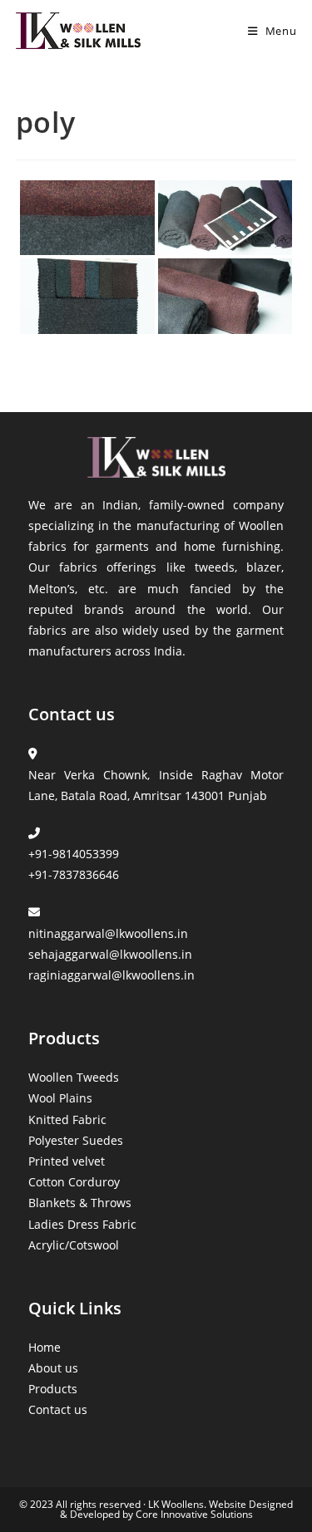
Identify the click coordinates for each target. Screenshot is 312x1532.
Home (44, 1347)
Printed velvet (66, 1161)
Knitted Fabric (67, 1119)
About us (53, 1368)
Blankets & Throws (79, 1202)
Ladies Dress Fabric (82, 1224)
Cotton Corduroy (74, 1182)
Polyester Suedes (75, 1140)
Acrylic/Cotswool (73, 1245)
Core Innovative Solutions (193, 1514)
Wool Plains (60, 1098)
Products (52, 1389)
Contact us (57, 1409)
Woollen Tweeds (73, 1077)
